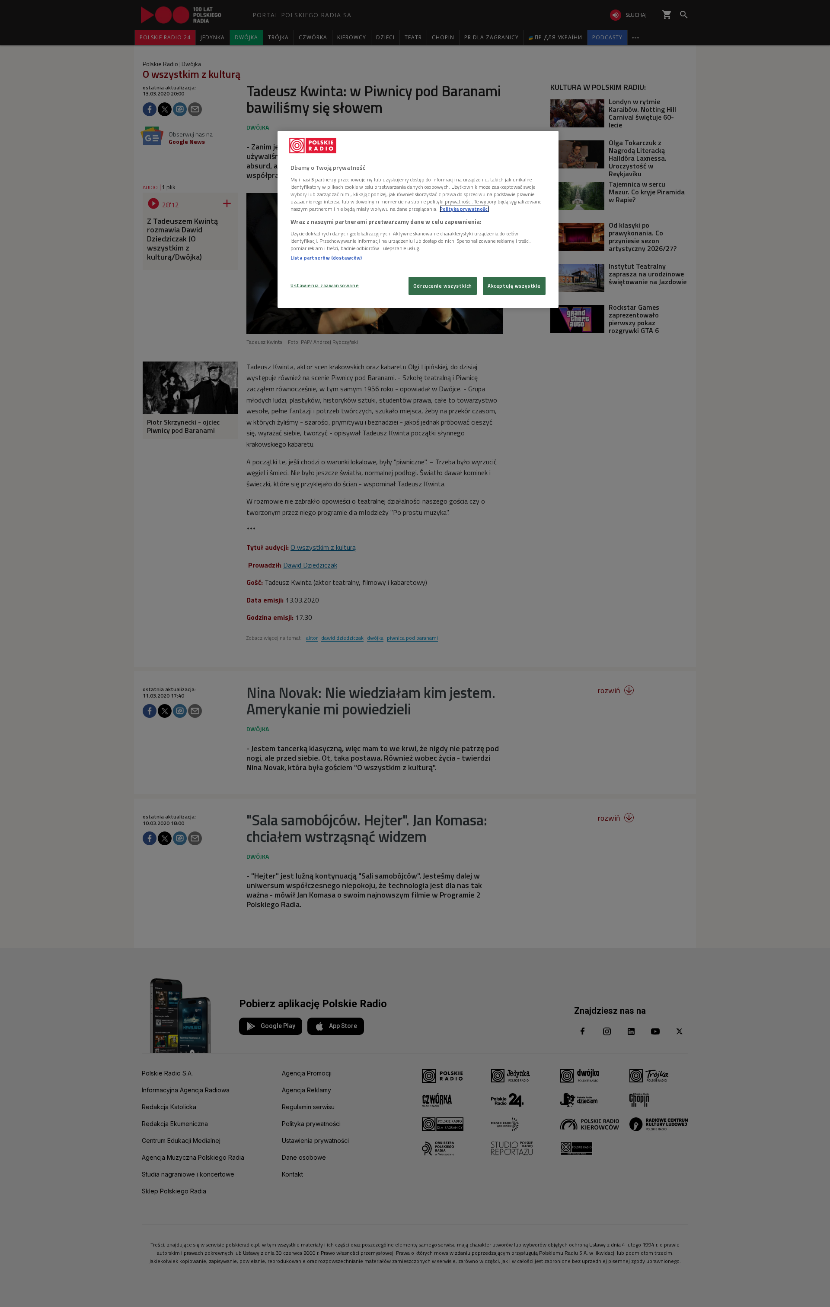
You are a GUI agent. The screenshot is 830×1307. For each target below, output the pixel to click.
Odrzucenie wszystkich (442, 285)
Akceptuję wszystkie (514, 285)
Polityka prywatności (464, 209)
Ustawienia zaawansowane (324, 285)
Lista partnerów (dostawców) (326, 257)
